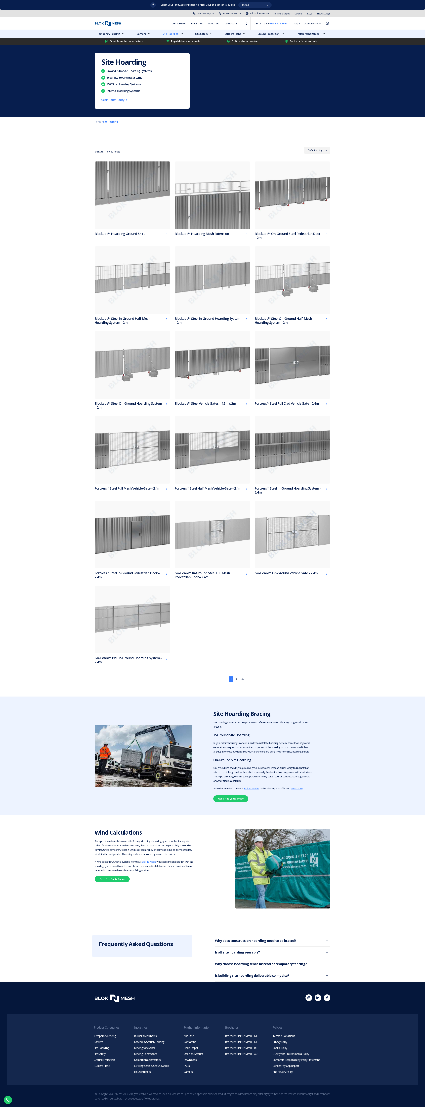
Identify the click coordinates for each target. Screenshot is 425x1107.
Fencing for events (144, 1048)
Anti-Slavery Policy (283, 1072)
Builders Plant (233, 33)
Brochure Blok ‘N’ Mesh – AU (241, 1054)
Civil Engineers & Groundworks (151, 1066)
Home (98, 121)
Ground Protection (268, 33)
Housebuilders (142, 1072)
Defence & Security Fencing (149, 1042)
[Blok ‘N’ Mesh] (108, 23)
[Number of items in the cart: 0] (327, 23)
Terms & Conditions (284, 1036)
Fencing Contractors (145, 1054)
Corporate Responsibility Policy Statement (296, 1060)
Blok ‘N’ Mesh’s (251, 788)
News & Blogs (323, 13)
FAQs (309, 13)
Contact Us (231, 23)
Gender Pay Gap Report (286, 1066)
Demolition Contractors (147, 1060)
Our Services (178, 23)
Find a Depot (283, 13)
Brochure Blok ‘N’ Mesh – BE (241, 1048)
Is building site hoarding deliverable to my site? (252, 975)
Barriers (141, 33)
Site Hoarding (170, 33)
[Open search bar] (245, 23)
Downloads (190, 1060)
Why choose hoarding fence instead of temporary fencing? (261, 964)
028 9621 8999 (278, 23)
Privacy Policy (280, 1042)
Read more (296, 788)
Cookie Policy (280, 1048)
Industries (197, 23)
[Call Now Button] (8, 1100)
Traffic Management (308, 33)
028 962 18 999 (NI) (231, 13)
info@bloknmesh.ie (259, 13)
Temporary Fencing (108, 33)
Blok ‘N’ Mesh (149, 861)
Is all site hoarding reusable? (237, 952)
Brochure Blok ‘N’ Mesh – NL (241, 1036)
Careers (298, 13)
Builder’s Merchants (145, 1036)
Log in (297, 23)
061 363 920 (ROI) (205, 13)
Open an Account (312, 23)
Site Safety (201, 33)
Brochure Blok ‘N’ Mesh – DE (241, 1042)
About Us (213, 23)
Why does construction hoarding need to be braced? (255, 940)
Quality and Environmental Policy (291, 1054)
